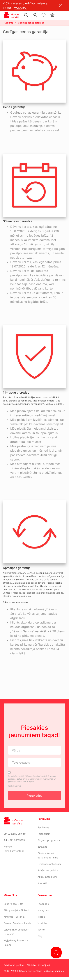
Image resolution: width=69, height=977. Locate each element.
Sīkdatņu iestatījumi (38, 965)
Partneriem (44, 833)
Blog (40, 936)
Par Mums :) (45, 827)
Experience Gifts (13, 903)
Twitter (42, 929)
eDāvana (42, 846)
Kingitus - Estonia (14, 916)
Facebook (43, 903)
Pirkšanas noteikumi (49, 863)
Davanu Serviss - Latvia (17, 923)
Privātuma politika (48, 870)
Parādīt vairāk (14, 786)
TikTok (41, 916)
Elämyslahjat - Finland (16, 910)
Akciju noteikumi (47, 876)
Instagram (43, 910)
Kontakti (42, 883)
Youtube (42, 923)
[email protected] (14, 850)
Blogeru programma (49, 840)
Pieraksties (35, 795)
